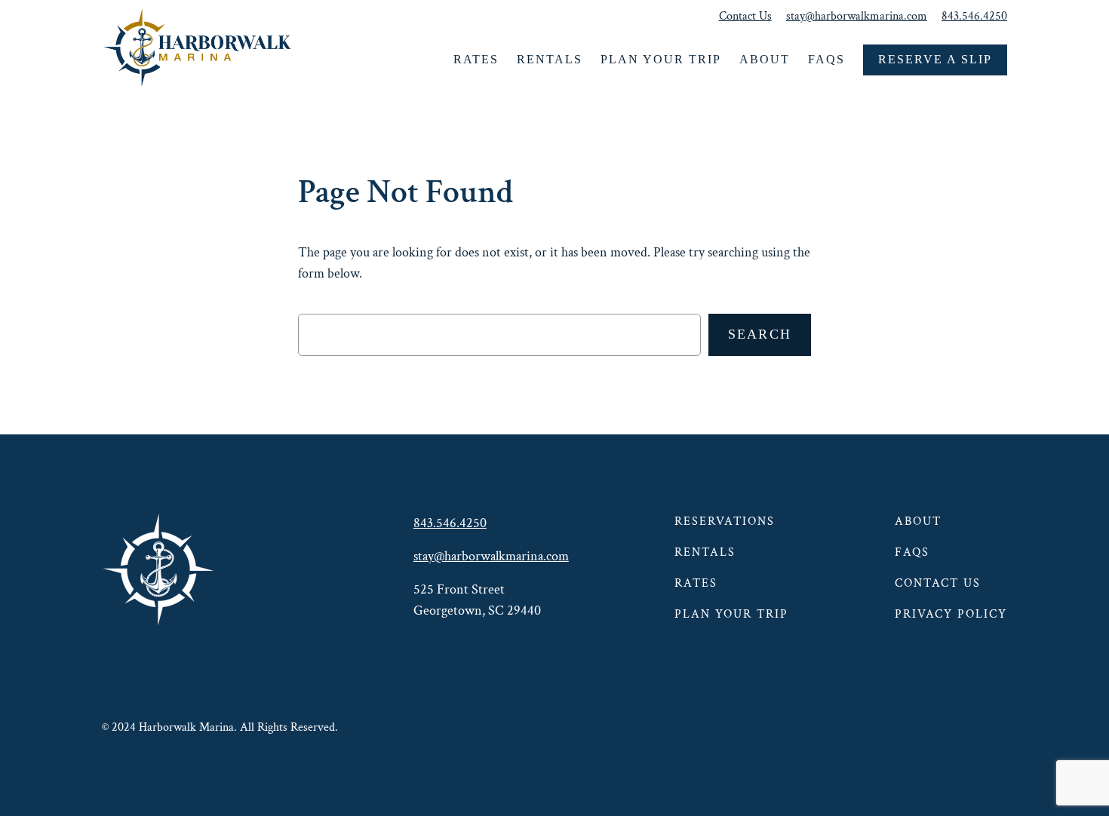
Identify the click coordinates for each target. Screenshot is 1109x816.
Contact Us (745, 16)
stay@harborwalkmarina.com (856, 16)
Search (760, 334)
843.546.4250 (974, 16)
